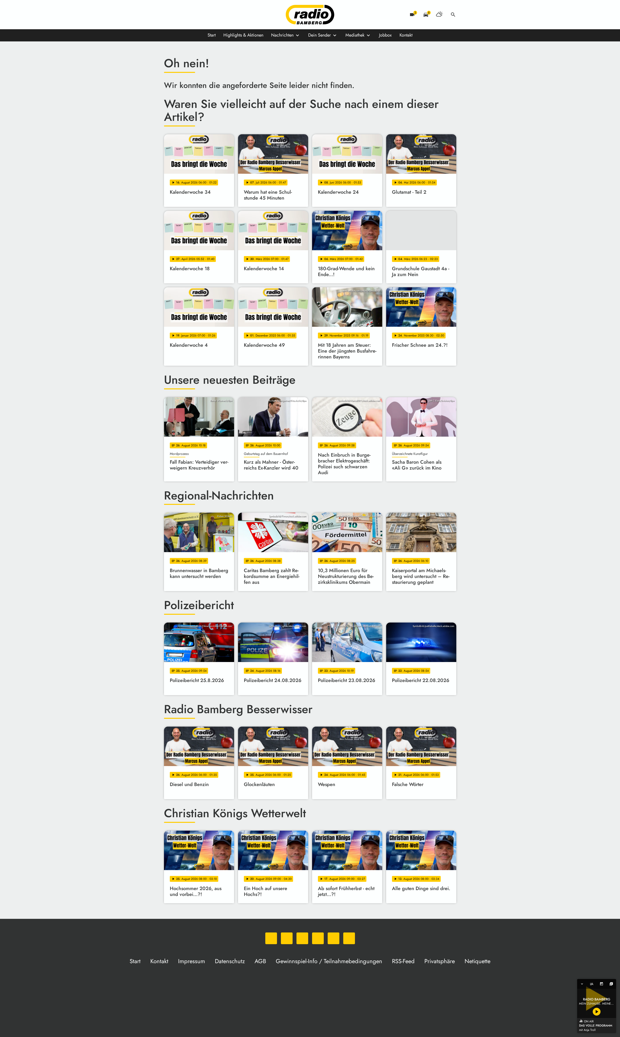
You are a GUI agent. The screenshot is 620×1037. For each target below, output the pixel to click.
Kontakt (406, 35)
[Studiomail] (208, 14)
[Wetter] (439, 15)
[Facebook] (178, 14)
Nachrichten (282, 35)
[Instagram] (188, 14)
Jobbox (385, 35)
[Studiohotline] (217, 14)
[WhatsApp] (169, 14)
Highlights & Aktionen (243, 35)
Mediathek (354, 35)
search (453, 15)
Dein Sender (319, 35)
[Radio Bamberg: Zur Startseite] (310, 14)
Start (212, 35)
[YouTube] (198, 14)
